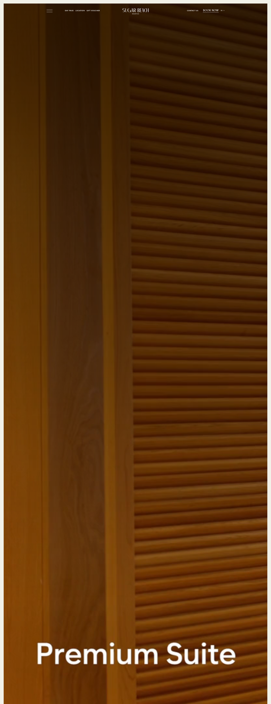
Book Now (211, 10)
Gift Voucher (93, 11)
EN (221, 10)
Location (80, 11)
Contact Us (192, 11)
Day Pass (69, 11)
